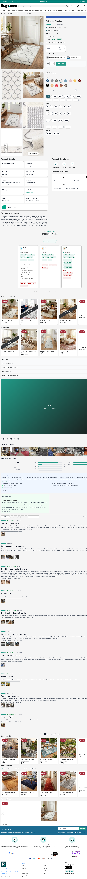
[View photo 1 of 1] (3, 534)
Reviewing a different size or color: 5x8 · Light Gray (11, 640)
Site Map (24, 868)
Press (45, 873)
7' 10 (69, 106)
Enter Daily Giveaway (26, 875)
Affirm (23, 870)
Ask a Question (50, 69)
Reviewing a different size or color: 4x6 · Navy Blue (11, 661)
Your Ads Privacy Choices (7, 872)
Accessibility (46, 871)
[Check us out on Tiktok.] (70, 865)
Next (58, 734)
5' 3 (56, 106)
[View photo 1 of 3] (3, 622)
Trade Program (25, 873)
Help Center (46, 867)
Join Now (82, 828)
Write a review (60, 24)
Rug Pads (49, 10)
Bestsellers (24, 871)
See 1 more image (33, 153)
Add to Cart (60, 63)
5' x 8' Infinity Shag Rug (45, 320)
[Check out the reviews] (69, 872)
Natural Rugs (28, 10)
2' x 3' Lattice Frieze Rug (7, 320)
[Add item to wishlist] (17, 301)
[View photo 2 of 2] (8, 582)
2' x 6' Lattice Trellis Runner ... (47, 351)
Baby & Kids (43, 10)
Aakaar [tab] (25, 768)
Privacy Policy (82, 831)
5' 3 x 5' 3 (49, 133)
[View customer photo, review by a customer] (14, 451)
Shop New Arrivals (43, 1)
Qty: (48, 63)
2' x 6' (48, 120)
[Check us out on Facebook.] (65, 865)
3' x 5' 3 (54, 96)
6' (60, 106)
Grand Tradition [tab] (33, 768)
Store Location (25, 867)
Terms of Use (4, 868)
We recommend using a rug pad (61, 53)
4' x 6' (60, 96)
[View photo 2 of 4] (8, 557)
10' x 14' (75, 100)
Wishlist (81, 6)
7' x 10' (78, 96)
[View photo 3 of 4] (12, 557)
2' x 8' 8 (54, 120)
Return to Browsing (5, 13)
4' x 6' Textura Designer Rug (8, 792)
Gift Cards (24, 863)
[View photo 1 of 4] (3, 557)
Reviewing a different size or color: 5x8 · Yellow (10, 681)
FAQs (45, 865)
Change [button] (54, 73)
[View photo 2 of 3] (8, 622)
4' (51, 106)
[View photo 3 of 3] (12, 622)
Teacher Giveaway (26, 876)
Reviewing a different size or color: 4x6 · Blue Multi (11, 702)
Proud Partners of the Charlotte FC (29, 862)
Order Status (83, 1)
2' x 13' (66, 120)
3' (47, 106)
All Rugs (3, 10)
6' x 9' (73, 96)
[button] (41, 18)
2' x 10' (60, 120)
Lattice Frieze (19, 13)
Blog (23, 865)
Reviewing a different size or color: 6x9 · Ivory (10, 619)
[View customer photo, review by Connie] (5, 451)
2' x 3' (48, 96)
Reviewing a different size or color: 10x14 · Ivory (10, 578)
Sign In (74, 6)
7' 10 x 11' (56, 100)
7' (64, 106)
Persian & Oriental (10, 10)
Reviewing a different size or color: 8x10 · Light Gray (11, 554)
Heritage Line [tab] (18, 768)
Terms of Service (61, 833)
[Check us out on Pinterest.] (73, 865)
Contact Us (46, 862)
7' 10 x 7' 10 (56, 133)
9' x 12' (62, 100)
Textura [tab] (4, 768)
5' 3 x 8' (66, 96)
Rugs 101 (45, 868)
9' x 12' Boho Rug (64, 351)
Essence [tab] (10, 768)
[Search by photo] (20, 5)
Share (58, 69)
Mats (54, 10)
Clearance (83, 10)
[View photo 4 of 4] (17, 557)
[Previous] (2, 312)
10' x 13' (69, 100)
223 (54, 734)
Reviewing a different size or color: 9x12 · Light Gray (12, 509)
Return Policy (46, 870)
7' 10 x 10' (49, 100)
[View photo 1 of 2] (3, 582)
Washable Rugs (19, 10)
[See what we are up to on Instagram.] (68, 865)
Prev (42, 734)
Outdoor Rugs (35, 10)
